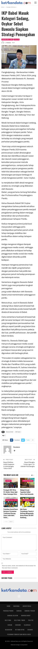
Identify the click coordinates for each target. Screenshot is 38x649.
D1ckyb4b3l (23, 644)
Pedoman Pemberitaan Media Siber (19, 634)
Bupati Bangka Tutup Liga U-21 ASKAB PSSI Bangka (28, 464)
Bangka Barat (26, 615)
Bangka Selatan (12, 615)
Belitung (8, 620)
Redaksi (30, 630)
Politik (16, 39)
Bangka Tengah (30, 611)
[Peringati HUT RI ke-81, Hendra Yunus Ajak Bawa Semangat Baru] (11, 483)
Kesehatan (8, 630)
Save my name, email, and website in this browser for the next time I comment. (19, 567)
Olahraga (27, 625)
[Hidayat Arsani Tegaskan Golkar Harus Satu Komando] (27, 483)
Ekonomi (18, 625)
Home (8, 606)
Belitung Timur (19, 620)
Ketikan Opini (19, 630)
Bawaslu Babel (9, 431)
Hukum (10, 625)
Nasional (16, 606)
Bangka (8, 480)
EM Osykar (18, 431)
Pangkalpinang (27, 480)
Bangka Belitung (7, 39)
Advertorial (27, 606)
